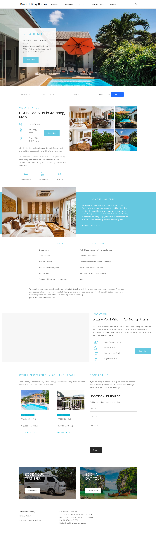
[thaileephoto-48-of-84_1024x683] (103, 140)
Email (94, 417)
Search (117, 94)
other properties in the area (41, 385)
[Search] (135, 4)
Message (95, 425)
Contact (113, 4)
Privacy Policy (25, 516)
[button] (31, 60)
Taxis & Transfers (97, 4)
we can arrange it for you (103, 335)
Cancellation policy (27, 512)
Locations (69, 4)
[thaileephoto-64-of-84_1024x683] (103, 117)
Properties (54, 4)
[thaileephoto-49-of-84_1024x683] (126, 140)
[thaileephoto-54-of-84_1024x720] (81, 140)
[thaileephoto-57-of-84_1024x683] (126, 117)
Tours (81, 4)
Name (94, 408)
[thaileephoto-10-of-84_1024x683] (81, 117)
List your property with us (30, 520)
